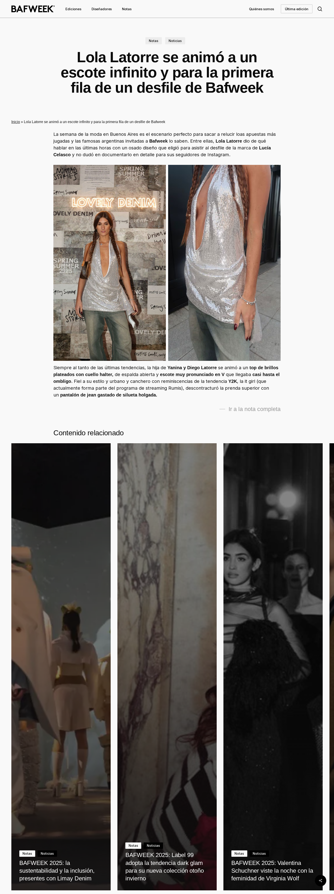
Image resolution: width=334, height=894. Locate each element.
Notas (153, 41)
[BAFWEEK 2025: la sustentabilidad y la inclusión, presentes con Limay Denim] (61, 666)
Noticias (175, 41)
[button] (250, 409)
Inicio (15, 122)
